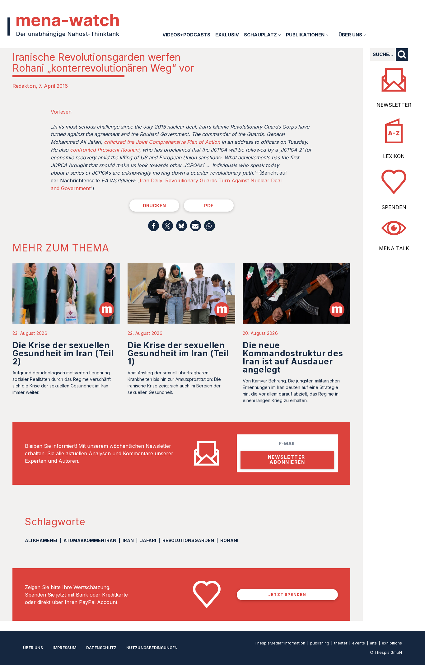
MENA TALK (394, 248)
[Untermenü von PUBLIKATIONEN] (327, 34)
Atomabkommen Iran (89, 540)
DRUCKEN (154, 205)
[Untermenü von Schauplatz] (279, 34)
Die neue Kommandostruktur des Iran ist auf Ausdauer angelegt (293, 357)
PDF (208, 205)
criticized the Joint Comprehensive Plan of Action (162, 142)
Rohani (229, 540)
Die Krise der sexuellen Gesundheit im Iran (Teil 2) (63, 353)
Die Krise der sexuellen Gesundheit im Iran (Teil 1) (178, 353)
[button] (153, 225)
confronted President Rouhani (104, 150)
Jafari (148, 540)
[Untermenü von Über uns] (364, 34)
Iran (128, 540)
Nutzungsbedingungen (152, 647)
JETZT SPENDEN (287, 594)
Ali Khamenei (41, 540)
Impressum (64, 647)
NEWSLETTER (393, 105)
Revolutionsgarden (188, 540)
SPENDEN (393, 207)
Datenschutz (101, 647)
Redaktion (24, 86)
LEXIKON (394, 156)
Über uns (33, 647)
